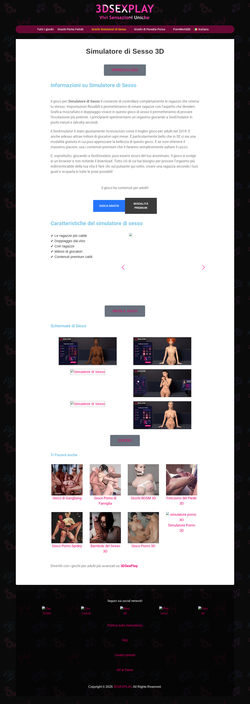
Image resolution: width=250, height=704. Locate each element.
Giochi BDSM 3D (143, 498)
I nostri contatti (125, 655)
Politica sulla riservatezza (125, 625)
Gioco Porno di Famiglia (105, 500)
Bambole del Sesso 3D (105, 548)
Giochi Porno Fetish (71, 29)
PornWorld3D (181, 29)
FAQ (125, 640)
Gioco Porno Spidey (67, 546)
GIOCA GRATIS (109, 205)
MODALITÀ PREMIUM (141, 205)
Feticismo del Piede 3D (181, 500)
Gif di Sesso (125, 670)
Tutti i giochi (45, 29)
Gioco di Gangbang (67, 498)
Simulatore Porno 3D (181, 528)
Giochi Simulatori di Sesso (109, 29)
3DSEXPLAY (122, 686)
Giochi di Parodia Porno (149, 29)
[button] (123, 267)
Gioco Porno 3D (143, 546)
